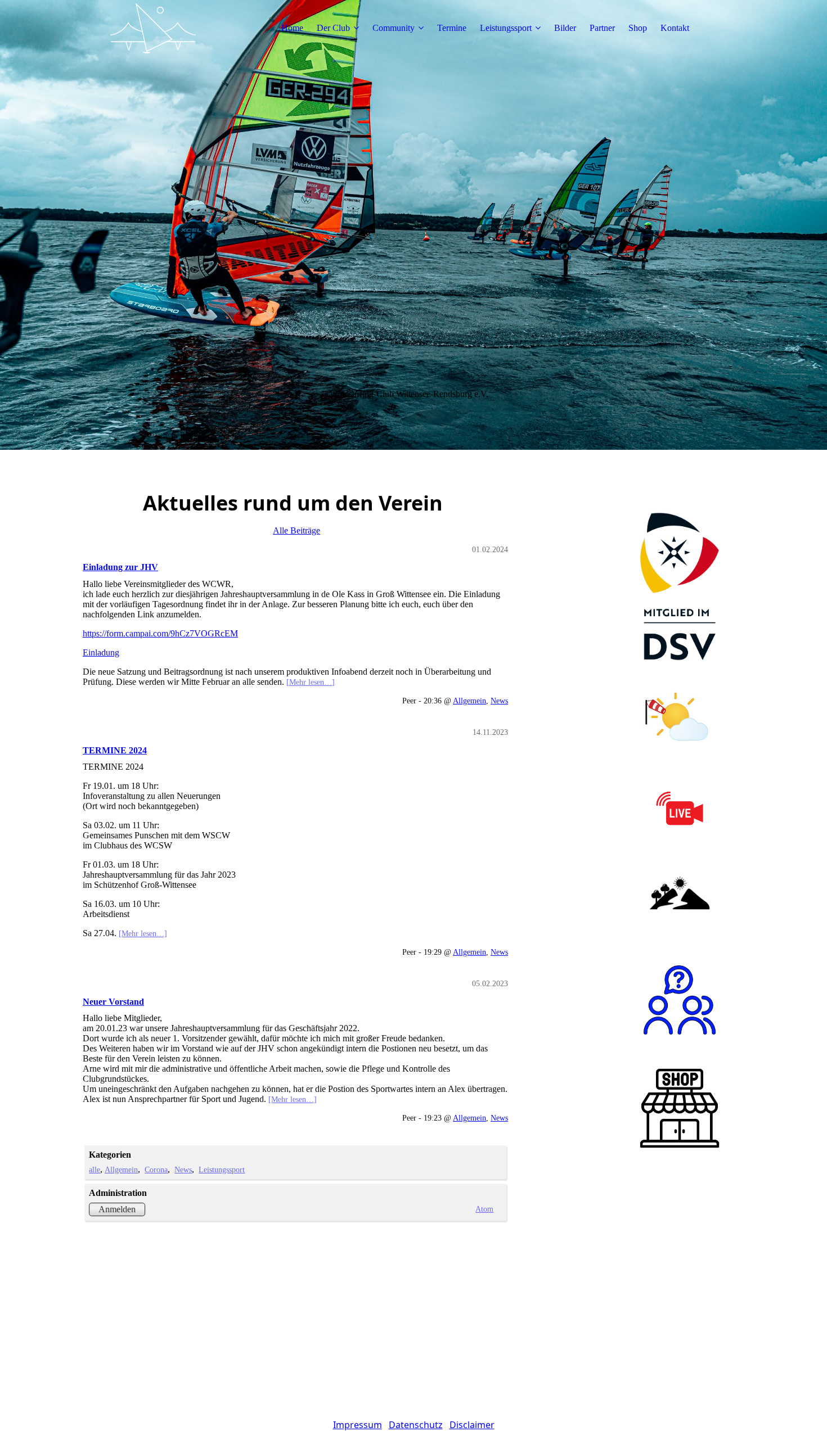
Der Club (333, 28)
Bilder (565, 28)
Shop (637, 28)
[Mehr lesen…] (310, 682)
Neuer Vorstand (113, 1001)
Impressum (357, 1425)
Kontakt (674, 28)
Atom (484, 1208)
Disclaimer (472, 1425)
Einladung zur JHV (120, 567)
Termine (451, 28)
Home (292, 28)
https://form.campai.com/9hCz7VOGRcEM (160, 633)
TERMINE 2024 (115, 750)
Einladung (101, 652)
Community (393, 28)
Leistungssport (506, 28)
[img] (153, 28)
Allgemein (469, 700)
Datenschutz (416, 1425)
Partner (602, 28)
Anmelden (117, 1209)
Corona (156, 1169)
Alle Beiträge (296, 530)
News (499, 700)
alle (94, 1169)
